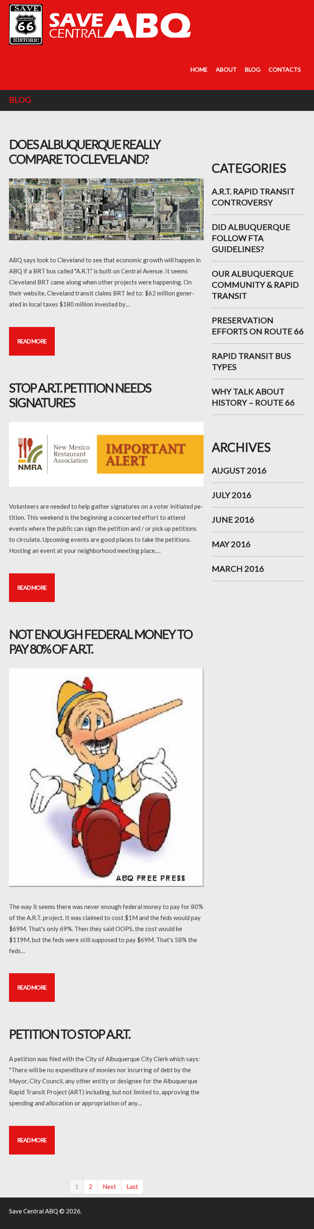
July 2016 (231, 495)
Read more (32, 341)
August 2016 (239, 470)
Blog (252, 69)
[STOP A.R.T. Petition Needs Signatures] (106, 454)
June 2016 (233, 519)
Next (109, 1186)
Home (199, 69)
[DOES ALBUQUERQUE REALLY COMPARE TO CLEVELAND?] (106, 209)
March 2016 (238, 568)
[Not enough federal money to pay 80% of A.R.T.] (106, 777)
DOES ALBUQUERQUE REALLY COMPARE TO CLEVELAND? (84, 151)
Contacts (285, 69)
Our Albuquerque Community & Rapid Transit (255, 284)
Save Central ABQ (33, 1211)
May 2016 (231, 544)
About (226, 69)
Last (132, 1186)
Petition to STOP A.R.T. (69, 1033)
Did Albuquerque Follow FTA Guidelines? (251, 238)
